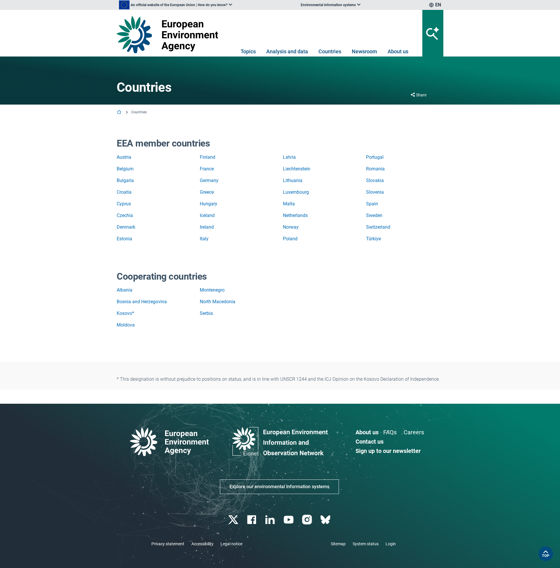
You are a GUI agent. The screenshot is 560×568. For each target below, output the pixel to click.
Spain (372, 204)
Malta (289, 204)
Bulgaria (125, 180)
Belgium (125, 169)
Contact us (370, 441)
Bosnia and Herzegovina (142, 301)
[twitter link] (233, 520)
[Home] (120, 113)
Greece (207, 192)
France (207, 169)
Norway (291, 227)
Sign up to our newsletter (388, 450)
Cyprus (124, 204)
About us (398, 51)
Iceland (207, 215)
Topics (248, 51)
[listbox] (176, 5)
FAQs (390, 432)
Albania (124, 290)
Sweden (374, 215)
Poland (290, 238)
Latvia (289, 157)
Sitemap (338, 543)
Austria (124, 157)
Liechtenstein (296, 169)
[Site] (170, 34)
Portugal (375, 157)
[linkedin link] (270, 520)
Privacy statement (167, 543)
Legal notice (231, 543)
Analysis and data (287, 51)
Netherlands (295, 215)
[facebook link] (252, 520)
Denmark (126, 227)
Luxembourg (296, 192)
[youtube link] (289, 520)
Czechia (125, 215)
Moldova (126, 325)
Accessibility (202, 543)
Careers (414, 432)
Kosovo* (125, 313)
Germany (209, 180)
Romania (375, 169)
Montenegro (212, 290)
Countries (329, 51)
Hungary (208, 204)
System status (366, 543)
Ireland (207, 227)
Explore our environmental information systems (279, 486)
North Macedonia (217, 301)
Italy (204, 238)
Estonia (124, 238)
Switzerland (378, 227)
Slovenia (375, 192)
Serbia (206, 313)
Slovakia (375, 180)
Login (391, 543)
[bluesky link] (325, 520)
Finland (207, 157)
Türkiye (373, 238)
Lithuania (292, 180)
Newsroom (364, 51)
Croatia (124, 192)
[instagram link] (307, 520)
